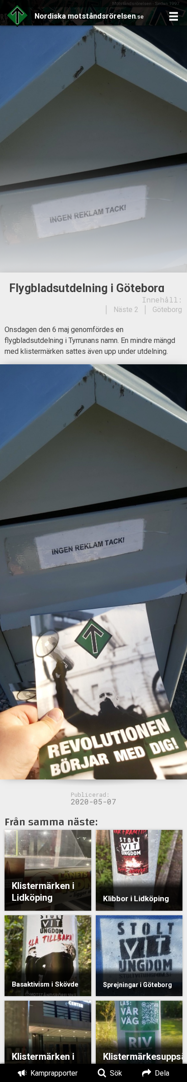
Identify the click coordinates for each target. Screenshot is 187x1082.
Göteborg (167, 309)
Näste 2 (125, 309)
